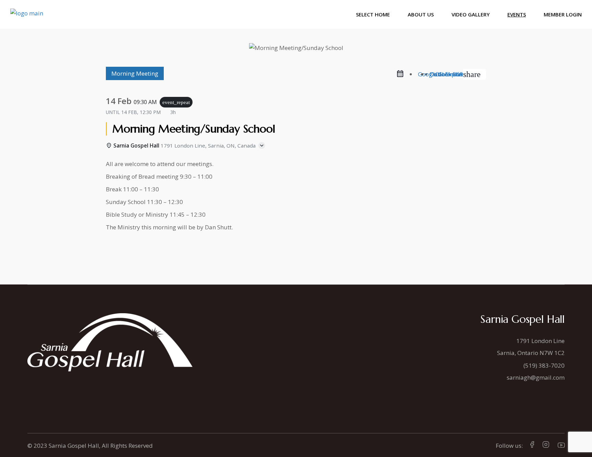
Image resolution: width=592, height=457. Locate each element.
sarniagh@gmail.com (536, 377)
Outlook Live (446, 74)
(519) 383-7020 (544, 365)
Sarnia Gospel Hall (74, 445)
